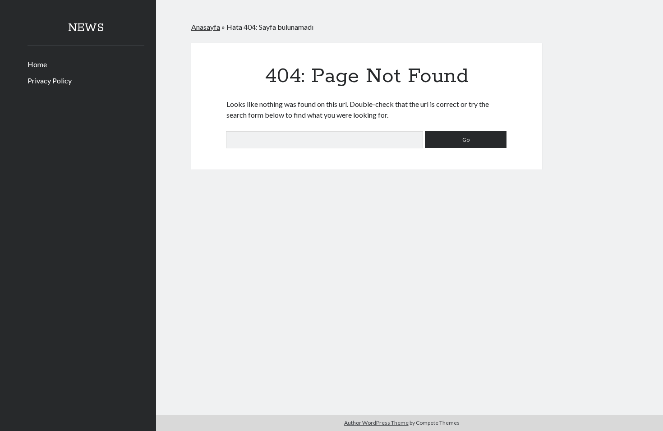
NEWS (86, 28)
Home (37, 64)
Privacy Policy (50, 80)
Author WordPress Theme (376, 422)
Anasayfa (205, 27)
